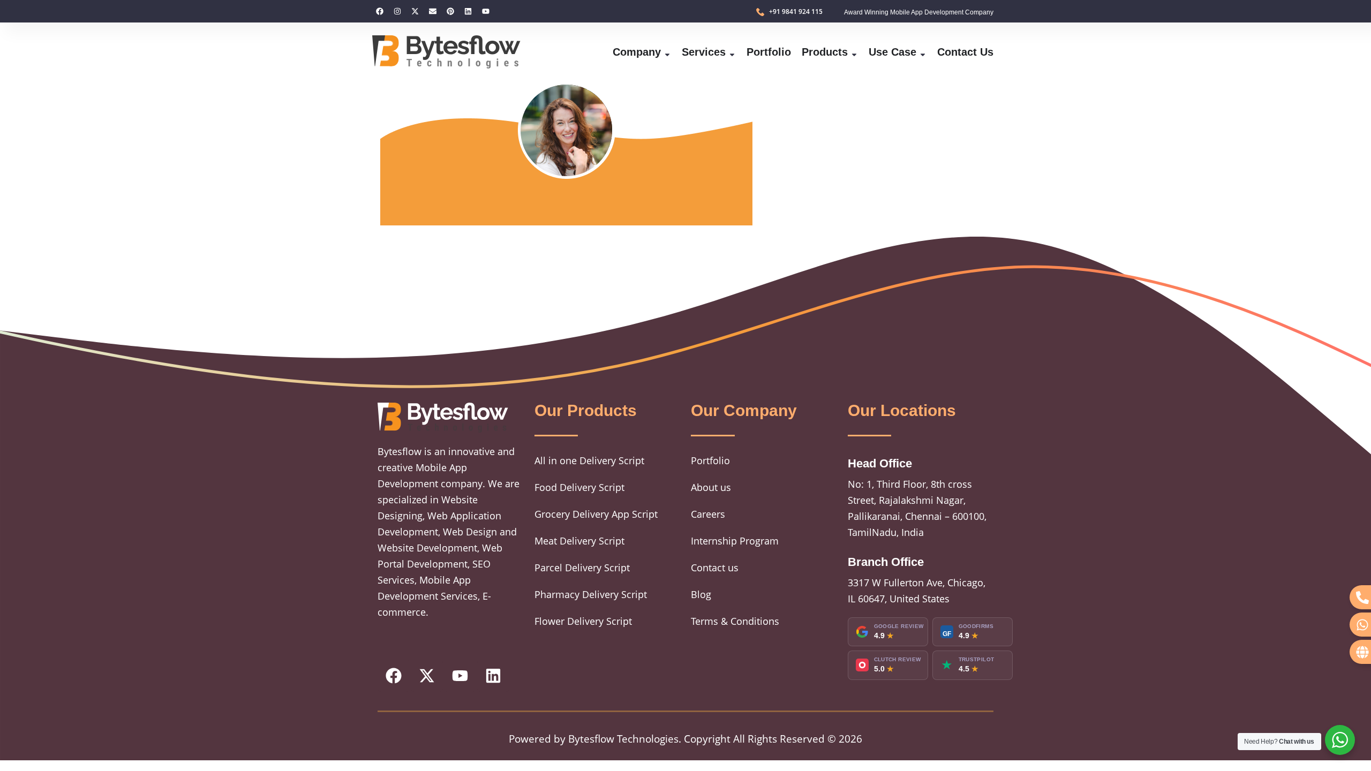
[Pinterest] (450, 11)
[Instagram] (397, 11)
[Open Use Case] (922, 52)
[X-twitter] (415, 11)
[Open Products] (854, 52)
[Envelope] (432, 11)
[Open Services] (732, 52)
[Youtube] (485, 11)
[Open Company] (667, 52)
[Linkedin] (468, 11)
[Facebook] (379, 11)
